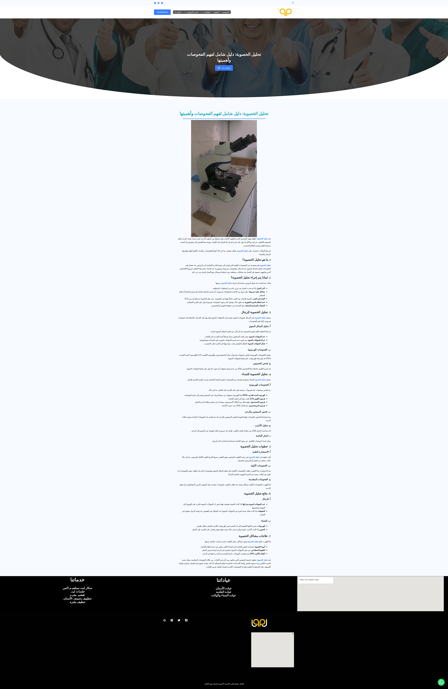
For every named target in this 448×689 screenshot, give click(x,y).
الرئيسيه (225, 12)
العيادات (207, 12)
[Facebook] (162, 3)
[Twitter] (159, 3)
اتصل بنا (178, 12)
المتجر (216, 12)
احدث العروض (192, 12)
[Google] (164, 620)
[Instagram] (155, 3)
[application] (203, 12)
